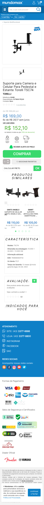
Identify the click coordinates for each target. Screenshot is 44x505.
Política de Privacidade (11, 498)
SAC (9, 351)
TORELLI (7, 94)
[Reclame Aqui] (27, 425)
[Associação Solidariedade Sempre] (8, 445)
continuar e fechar (34, 492)
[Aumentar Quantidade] (8, 160)
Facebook (13, 346)
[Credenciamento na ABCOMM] (9, 428)
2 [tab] (18, 231)
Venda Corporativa (27, 481)
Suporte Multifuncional (12, 22)
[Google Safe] (23, 418)
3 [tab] (21, 231)
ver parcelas (8, 123)
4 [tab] (25, 231)
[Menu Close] (4, 9)
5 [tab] (28, 231)
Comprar (22, 154)
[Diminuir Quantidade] (8, 162)
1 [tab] (14, 231)
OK (37, 168)
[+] (34, 281)
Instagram (13, 341)
